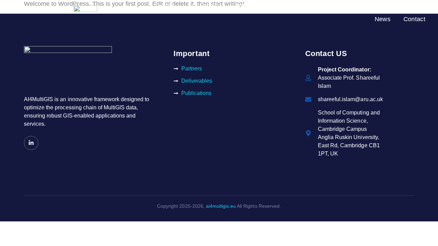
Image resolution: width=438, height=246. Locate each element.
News (382, 19)
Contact (414, 19)
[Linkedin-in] (31, 143)
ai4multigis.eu (221, 206)
